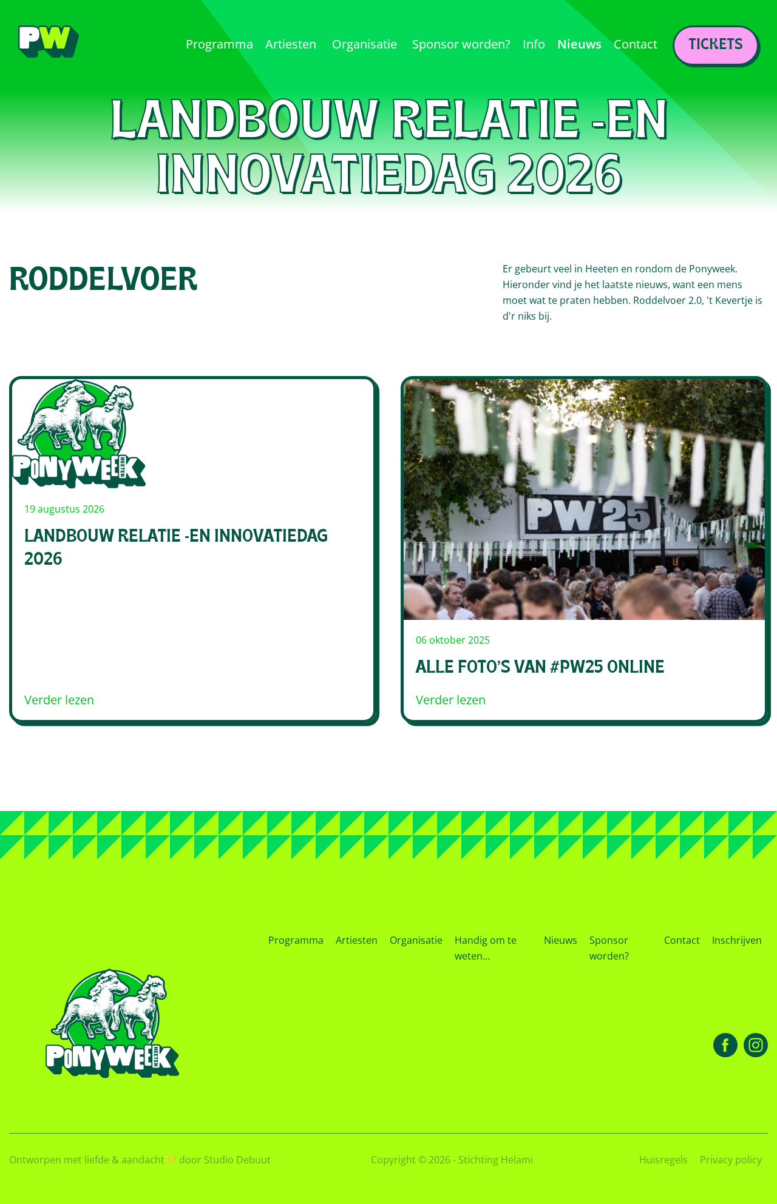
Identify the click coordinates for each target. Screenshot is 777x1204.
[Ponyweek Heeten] (48, 45)
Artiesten (357, 940)
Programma (296, 940)
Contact (682, 940)
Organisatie (416, 940)
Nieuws (560, 940)
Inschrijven (737, 940)
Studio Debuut (237, 1159)
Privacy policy (731, 1159)
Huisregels (663, 1159)
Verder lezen (59, 700)
